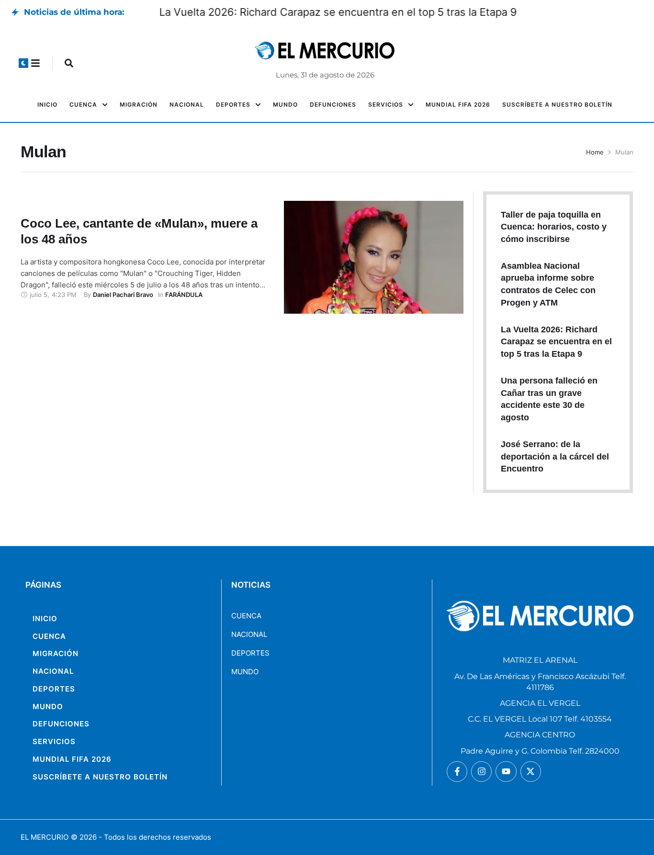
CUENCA (246, 615)
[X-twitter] (530, 771)
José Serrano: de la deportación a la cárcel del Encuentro (555, 456)
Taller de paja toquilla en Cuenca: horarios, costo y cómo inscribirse (554, 227)
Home (595, 152)
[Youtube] (506, 771)
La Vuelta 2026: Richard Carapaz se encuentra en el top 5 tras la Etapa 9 (556, 342)
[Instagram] (481, 771)
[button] (23, 63)
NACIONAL (249, 634)
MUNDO (245, 671)
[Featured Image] (373, 257)
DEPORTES (250, 653)
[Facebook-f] (457, 771)
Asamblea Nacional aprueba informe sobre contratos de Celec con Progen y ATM (325, 12)
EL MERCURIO (44, 837)
